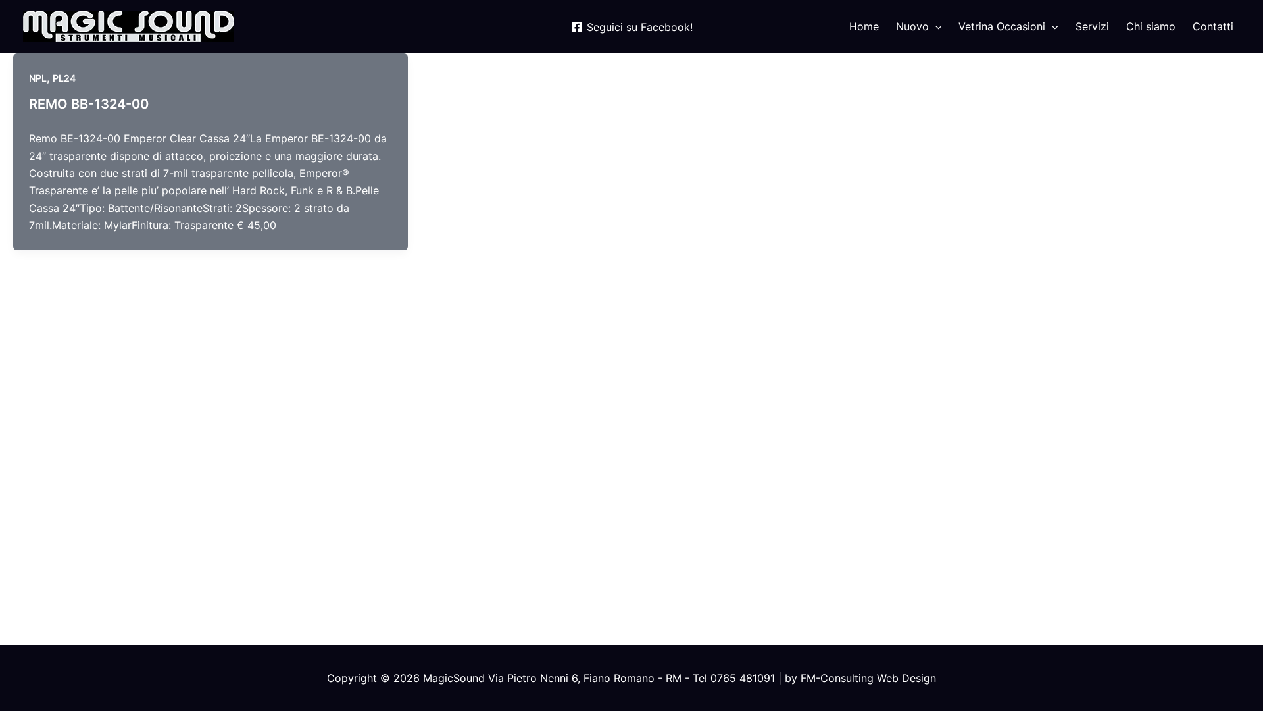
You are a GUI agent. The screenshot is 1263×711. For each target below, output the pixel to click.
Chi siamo (1151, 26)
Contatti (1213, 26)
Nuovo (912, 26)
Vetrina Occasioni (1001, 26)
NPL (38, 78)
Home (864, 26)
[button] (935, 26)
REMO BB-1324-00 (89, 104)
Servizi (1092, 26)
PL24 (64, 78)
